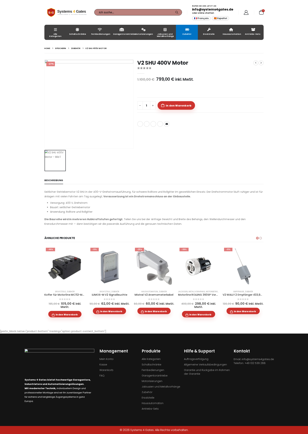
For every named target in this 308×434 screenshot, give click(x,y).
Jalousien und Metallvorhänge (165, 35)
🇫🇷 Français (201, 18)
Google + (160, 124)
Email (167, 124)
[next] (261, 62)
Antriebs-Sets (252, 34)
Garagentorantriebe (122, 34)
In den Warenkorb (178, 105)
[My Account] (246, 12)
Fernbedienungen (100, 34)
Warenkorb (106, 370)
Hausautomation (232, 34)
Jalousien (183, 291)
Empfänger (238, 291)
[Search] (177, 12)
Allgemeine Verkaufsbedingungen (205, 364)
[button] (257, 238)
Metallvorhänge (197, 291)
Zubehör (186, 34)
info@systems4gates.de (212, 9)
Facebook (140, 124)
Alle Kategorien (55, 35)
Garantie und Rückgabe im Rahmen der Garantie (207, 372)
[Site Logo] (66, 12)
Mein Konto (106, 359)
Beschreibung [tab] (53, 180)
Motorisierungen (144, 34)
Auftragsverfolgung (196, 359)
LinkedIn (153, 124)
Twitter (147, 124)
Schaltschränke (77, 34)
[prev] (255, 62)
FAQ (101, 375)
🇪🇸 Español (220, 18)
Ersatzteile (209, 34)
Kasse (103, 364)
